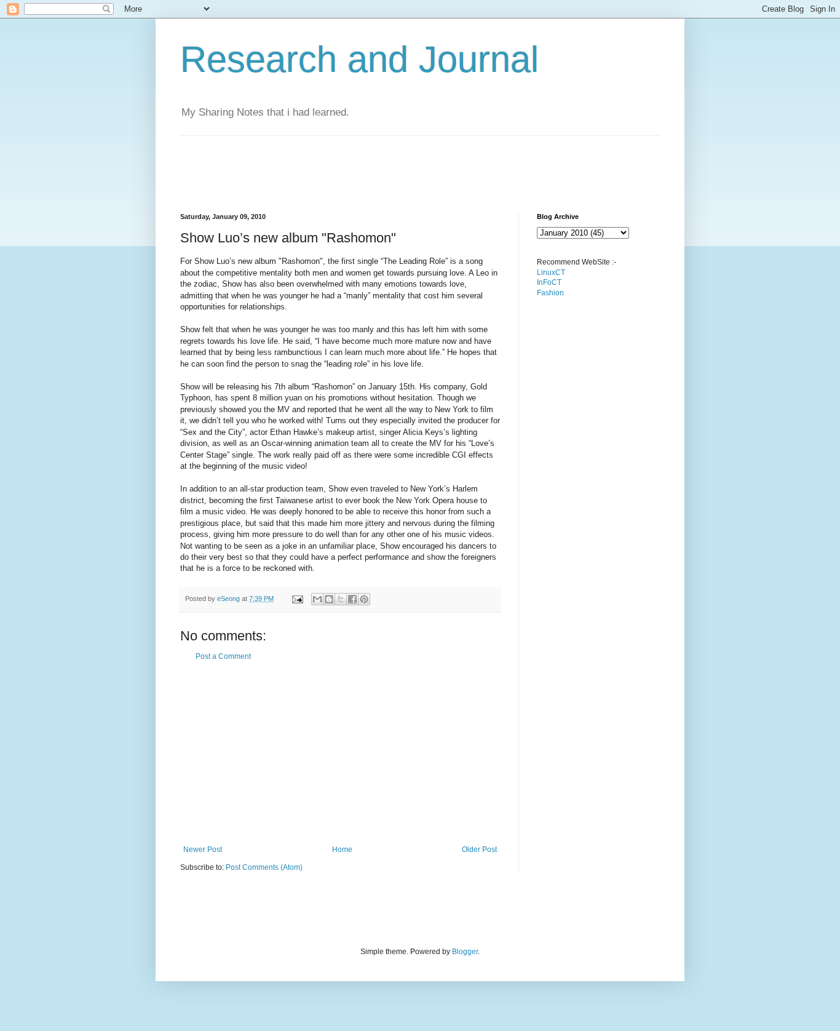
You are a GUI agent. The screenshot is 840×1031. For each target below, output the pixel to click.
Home (342, 849)
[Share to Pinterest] (364, 599)
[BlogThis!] (329, 599)
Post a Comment (223, 656)
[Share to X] (341, 599)
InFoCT (549, 282)
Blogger (465, 951)
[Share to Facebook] (352, 599)
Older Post (479, 849)
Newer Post (202, 849)
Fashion (550, 293)
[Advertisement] (404, 163)
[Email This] (317, 599)
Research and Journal (359, 59)
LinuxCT (551, 272)
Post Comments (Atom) (264, 867)
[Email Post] (297, 598)
